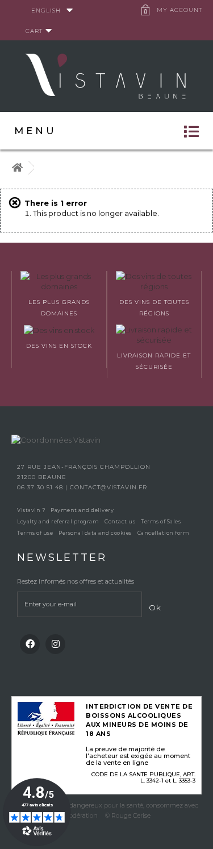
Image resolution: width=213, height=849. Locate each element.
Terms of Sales (161, 521)
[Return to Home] (17, 168)
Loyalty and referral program (58, 521)
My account (179, 10)
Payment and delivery (82, 510)
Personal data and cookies (95, 533)
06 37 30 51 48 (41, 487)
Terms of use (35, 533)
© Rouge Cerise (128, 815)
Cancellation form (163, 533)
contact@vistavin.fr (108, 487)
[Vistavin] (107, 75)
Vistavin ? (31, 510)
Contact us (120, 521)
